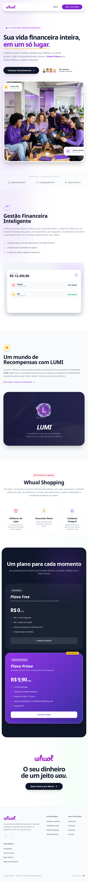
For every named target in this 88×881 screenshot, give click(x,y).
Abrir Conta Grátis (72, 7)
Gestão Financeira (53, 821)
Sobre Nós (72, 821)
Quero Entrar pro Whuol (42, 786)
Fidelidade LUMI (53, 826)
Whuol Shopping (53, 830)
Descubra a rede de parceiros (17, 382)
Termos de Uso (8, 853)
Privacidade (7, 849)
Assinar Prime (44, 715)
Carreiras (71, 826)
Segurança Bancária (10, 862)
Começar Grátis (44, 641)
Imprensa (71, 830)
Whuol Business (52, 834)
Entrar (55, 7)
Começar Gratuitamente (19, 70)
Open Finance (8, 857)
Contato (71, 834)
